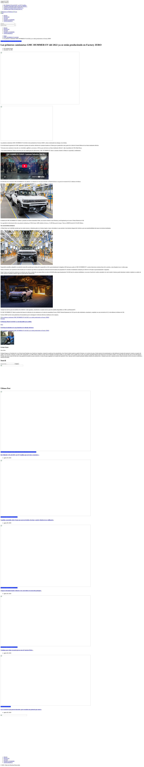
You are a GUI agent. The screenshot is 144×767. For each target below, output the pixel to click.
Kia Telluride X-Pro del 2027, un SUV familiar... (15, 5)
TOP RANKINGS (8, 21)
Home (5, 36)
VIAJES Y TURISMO (9, 19)
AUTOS (6, 18)
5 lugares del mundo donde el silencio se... (14, 7)
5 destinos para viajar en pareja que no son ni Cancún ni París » (17, 650)
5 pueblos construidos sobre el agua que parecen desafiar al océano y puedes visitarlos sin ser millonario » (27, 520)
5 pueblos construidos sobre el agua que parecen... (15, 6)
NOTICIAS (6, 17)
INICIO (5, 15)
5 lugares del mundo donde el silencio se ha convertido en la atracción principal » (21, 590)
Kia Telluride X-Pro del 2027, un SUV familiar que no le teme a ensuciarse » (20, 455)
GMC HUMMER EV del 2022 (11, 37)
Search (16, 363)
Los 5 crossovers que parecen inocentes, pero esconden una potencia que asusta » (21, 709)
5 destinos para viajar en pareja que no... (13, 9)
